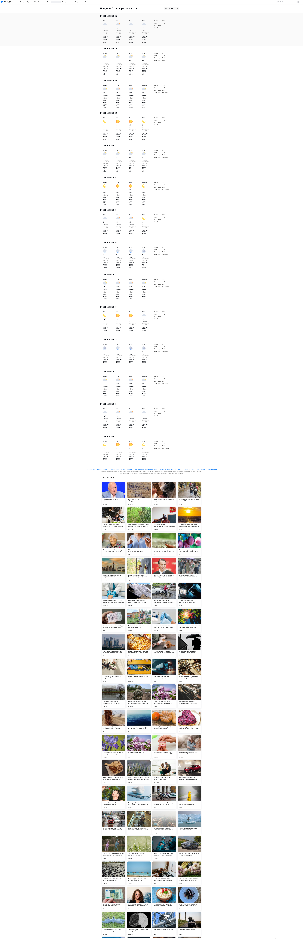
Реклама (13, 939)
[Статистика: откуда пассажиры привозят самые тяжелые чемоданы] (139, 671)
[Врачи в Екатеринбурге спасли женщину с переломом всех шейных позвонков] (164, 848)
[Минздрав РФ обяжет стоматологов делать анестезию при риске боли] (139, 797)
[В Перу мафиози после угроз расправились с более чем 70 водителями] (113, 823)
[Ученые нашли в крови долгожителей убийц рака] (189, 595)
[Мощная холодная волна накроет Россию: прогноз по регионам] (189, 620)
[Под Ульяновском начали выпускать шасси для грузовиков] (164, 671)
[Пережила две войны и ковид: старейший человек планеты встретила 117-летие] (113, 544)
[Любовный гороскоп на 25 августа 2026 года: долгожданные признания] (164, 772)
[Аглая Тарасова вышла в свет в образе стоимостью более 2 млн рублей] (139, 899)
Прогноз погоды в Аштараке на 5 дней (121, 469)
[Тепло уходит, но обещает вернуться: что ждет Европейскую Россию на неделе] (139, 848)
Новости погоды (189, 469)
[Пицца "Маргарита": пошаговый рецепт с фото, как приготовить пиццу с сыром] (139, 646)
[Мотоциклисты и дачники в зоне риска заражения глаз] (139, 620)
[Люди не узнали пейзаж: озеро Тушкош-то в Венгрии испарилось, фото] (113, 873)
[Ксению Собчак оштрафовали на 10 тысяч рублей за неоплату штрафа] (164, 570)
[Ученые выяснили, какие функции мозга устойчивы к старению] (139, 924)
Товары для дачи (212, 469)
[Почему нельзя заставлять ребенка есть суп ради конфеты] (113, 519)
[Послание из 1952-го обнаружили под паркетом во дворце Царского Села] (139, 494)
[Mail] (2, 2)
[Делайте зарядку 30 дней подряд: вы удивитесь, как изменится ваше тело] (113, 848)
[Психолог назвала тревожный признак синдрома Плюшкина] (189, 671)
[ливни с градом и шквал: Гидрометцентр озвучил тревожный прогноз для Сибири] (189, 797)
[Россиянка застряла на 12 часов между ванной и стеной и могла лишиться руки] (113, 595)
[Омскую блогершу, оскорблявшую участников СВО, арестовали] (164, 519)
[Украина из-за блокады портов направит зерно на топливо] (113, 721)
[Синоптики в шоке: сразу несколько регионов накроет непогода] (189, 570)
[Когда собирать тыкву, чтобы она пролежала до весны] (164, 721)
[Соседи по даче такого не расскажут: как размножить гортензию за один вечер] (164, 696)
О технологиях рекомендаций (269, 939)
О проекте (243, 939)
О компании (7, 939)
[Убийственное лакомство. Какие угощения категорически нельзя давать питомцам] (164, 494)
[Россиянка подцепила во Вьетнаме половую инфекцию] (139, 570)
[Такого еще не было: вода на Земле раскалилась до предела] (189, 519)
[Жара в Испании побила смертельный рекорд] (113, 797)
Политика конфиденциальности (254, 939)
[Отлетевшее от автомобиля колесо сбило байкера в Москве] (139, 823)
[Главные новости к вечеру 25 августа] (189, 924)
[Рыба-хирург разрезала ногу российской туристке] (139, 873)
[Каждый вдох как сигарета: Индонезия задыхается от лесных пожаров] (164, 823)
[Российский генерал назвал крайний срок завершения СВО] (139, 696)
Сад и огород (201, 469)
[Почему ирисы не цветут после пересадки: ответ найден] (113, 747)
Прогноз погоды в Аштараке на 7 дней (146, 469)
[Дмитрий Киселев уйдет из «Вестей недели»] (113, 494)
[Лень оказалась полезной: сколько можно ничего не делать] (164, 646)
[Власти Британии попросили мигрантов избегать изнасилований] (113, 570)
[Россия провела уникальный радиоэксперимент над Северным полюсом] (189, 823)
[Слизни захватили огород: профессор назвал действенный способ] (164, 544)
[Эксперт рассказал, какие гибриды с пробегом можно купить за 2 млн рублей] (189, 772)
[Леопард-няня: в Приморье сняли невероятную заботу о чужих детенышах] (139, 519)
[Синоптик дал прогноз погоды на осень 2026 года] (189, 494)
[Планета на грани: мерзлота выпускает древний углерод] (139, 595)
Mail (2, 939)
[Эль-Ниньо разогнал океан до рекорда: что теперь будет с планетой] (139, 721)
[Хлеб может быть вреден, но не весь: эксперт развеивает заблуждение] (113, 772)
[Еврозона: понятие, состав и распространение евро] (113, 899)
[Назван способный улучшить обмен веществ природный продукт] (189, 899)
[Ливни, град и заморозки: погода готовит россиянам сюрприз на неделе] (139, 772)
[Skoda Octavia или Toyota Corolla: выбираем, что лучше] (189, 848)
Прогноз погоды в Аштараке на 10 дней (171, 469)
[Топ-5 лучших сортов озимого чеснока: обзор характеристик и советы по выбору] (189, 873)
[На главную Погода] (7, 2)
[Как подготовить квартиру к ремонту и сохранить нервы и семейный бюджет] (164, 873)
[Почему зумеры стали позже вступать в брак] (113, 671)
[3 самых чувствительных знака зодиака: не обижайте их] (189, 747)
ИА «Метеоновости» (297, 939)
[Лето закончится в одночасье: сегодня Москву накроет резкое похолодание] (113, 646)
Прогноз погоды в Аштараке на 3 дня (96, 469)
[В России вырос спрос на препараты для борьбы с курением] (139, 544)
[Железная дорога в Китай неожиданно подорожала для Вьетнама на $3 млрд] (189, 696)
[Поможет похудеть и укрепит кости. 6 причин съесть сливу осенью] (189, 544)
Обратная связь (280, 939)
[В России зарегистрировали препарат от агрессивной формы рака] (164, 620)
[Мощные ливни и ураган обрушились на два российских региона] (164, 595)
